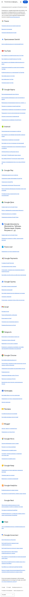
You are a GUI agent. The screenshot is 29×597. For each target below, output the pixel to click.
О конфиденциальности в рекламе (9, 413)
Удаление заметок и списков (8, 475)
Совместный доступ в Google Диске (9, 207)
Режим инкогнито (6, 372)
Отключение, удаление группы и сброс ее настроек (13, 300)
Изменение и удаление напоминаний (10, 478)
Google (3, 587)
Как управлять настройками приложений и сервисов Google (13, 135)
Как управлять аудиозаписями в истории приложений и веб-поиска (14, 557)
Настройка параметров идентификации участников (13, 293)
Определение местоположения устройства (11, 131)
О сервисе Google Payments (8, 263)
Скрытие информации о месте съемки (10, 443)
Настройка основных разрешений (9, 286)
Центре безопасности (15, 17)
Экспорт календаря (6, 402)
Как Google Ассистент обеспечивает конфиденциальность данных (10, 552)
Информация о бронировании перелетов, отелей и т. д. (14, 102)
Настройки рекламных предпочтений (10, 417)
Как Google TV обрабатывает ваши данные (11, 155)
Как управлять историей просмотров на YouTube (12, 55)
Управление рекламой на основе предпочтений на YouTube (13, 68)
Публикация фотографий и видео (9, 450)
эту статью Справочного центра (9, 581)
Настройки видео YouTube (7, 79)
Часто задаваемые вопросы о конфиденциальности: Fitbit (13, 527)
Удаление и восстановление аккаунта (10, 321)
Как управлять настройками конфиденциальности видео (13, 63)
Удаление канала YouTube (7, 82)
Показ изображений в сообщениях (9, 315)
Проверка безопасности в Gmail (9, 325)
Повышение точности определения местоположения (13, 113)
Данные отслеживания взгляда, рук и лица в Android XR (13, 162)
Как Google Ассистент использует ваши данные (12, 548)
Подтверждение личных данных (9, 266)
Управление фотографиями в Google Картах (11, 119)
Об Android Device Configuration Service (10, 151)
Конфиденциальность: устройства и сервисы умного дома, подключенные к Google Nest (13, 514)
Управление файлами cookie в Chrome (10, 375)
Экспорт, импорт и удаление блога (9, 428)
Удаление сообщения (6, 296)
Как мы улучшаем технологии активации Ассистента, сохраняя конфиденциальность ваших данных (13, 571)
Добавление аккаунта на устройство (10, 175)
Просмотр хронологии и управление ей (10, 116)
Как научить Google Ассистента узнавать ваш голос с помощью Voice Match (13, 562)
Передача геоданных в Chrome (9, 378)
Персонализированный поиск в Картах (10, 94)
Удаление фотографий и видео (9, 458)
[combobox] (8, 594)
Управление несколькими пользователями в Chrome (13, 368)
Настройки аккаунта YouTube (8, 75)
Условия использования (7, 590)
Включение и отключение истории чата (10, 336)
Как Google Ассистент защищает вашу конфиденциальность (10, 544)
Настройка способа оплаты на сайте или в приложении (14, 275)
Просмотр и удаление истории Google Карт (11, 106)
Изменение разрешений (7, 289)
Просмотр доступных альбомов (9, 446)
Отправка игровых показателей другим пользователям (10, 194)
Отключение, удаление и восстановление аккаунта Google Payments (13, 270)
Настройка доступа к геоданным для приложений (13, 143)
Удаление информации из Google (9, 32)
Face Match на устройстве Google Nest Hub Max (12, 566)
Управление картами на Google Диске (10, 217)
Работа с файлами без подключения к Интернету (12, 210)
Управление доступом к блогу (8, 432)
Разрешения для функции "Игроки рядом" (11, 185)
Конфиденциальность (17, 587)
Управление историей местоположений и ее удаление (14, 109)
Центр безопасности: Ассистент (9, 539)
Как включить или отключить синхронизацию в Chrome (12, 383)
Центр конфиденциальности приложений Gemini (12, 44)
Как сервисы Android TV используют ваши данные (13, 158)
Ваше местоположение (7, 29)
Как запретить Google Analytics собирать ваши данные (14, 493)
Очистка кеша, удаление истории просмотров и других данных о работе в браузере (14, 364)
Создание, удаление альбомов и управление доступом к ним (12, 454)
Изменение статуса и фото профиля (10, 343)
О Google (8, 587)
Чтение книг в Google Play (7, 181)
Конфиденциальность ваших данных (10, 490)
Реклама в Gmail (5, 311)
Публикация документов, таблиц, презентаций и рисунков (12, 239)
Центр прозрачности (18, 590)
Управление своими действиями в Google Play (12, 178)
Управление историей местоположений (10, 139)
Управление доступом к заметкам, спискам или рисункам (12, 471)
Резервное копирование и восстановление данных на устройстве (14, 147)
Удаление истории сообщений (8, 340)
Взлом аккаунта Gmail (6, 318)
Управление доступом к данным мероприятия (12, 398)
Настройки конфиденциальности (9, 360)
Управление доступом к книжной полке (10, 251)
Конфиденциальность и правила (9, 213)
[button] (2, 2)
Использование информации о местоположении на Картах (13, 98)
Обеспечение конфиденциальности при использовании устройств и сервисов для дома (12, 506)
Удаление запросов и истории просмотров (11, 25)
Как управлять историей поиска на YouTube (11, 59)
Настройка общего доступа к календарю (11, 395)
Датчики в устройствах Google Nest (9, 510)
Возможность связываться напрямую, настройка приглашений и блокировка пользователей (13, 347)
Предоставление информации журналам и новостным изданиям (14, 189)
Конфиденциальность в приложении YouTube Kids (13, 72)
